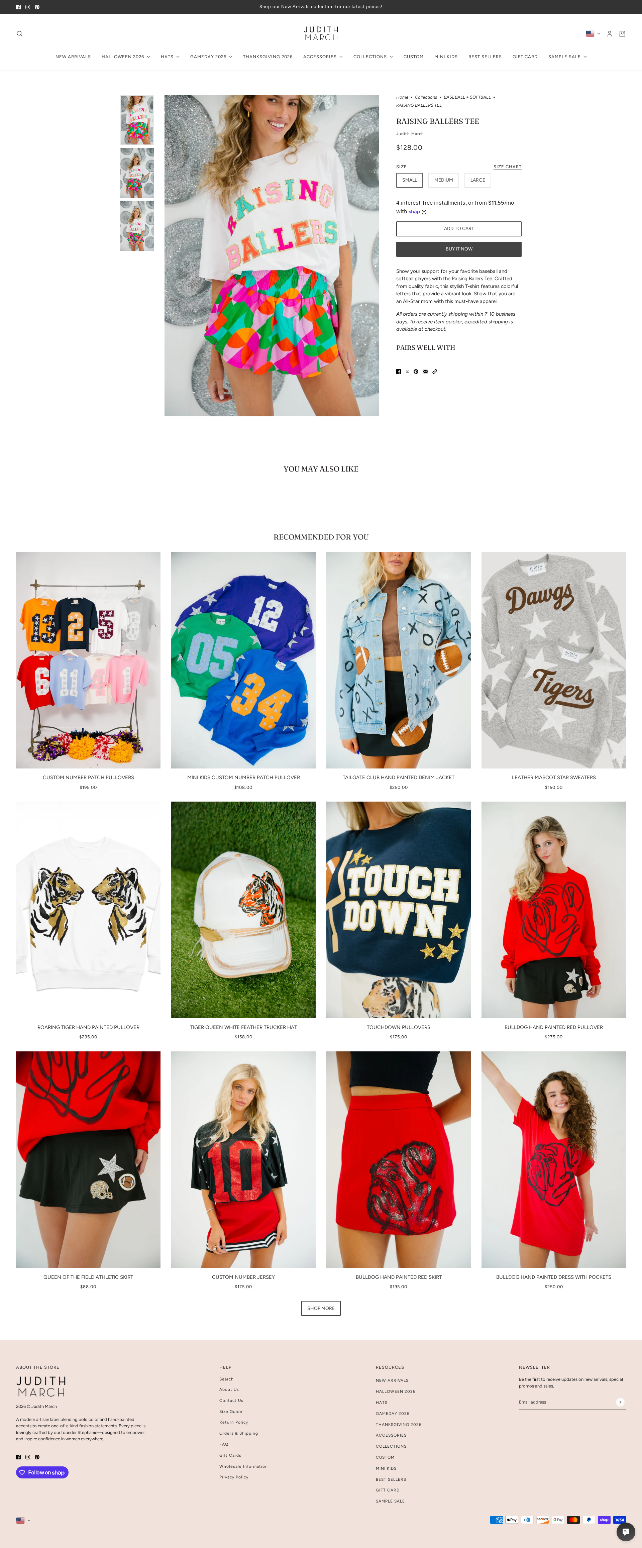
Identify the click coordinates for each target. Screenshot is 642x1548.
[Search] (19, 33)
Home (402, 97)
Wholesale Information (243, 1466)
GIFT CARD (388, 1490)
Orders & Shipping (238, 1433)
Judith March (410, 133)
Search (226, 1379)
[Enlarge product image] (272, 256)
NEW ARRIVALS (392, 1380)
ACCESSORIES (391, 1435)
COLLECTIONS (391, 1446)
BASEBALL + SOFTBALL (467, 97)
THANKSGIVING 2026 (399, 1424)
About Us (229, 1389)
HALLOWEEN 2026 (396, 1391)
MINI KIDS (386, 1468)
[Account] (609, 33)
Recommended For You (321, 536)
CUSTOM (385, 1457)
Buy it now (459, 249)
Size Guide (230, 1411)
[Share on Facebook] (399, 372)
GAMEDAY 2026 (393, 1413)
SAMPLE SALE (390, 1501)
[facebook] (18, 7)
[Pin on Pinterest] (416, 372)
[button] (435, 372)
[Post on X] (407, 372)
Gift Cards (230, 1455)
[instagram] (28, 7)
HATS (382, 1402)
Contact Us (231, 1400)
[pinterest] (37, 7)
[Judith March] (321, 33)
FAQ (223, 1444)
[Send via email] (425, 372)
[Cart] (622, 33)
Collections (426, 97)
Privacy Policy (233, 1477)
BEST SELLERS (391, 1479)
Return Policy (233, 1422)
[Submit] (620, 1402)
